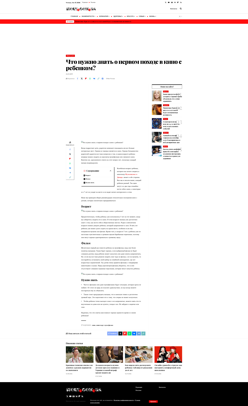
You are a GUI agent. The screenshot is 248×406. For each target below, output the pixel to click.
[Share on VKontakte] (94, 79)
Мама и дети (70, 56)
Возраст (88, 175)
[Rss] (181, 2)
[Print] (102, 79)
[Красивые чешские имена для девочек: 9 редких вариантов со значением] (79, 354)
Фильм (88, 179)
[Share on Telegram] (70, 172)
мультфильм (108, 325)
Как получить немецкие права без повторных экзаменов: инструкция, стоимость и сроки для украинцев (172, 154)
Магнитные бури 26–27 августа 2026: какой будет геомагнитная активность (103, 21)
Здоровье (166, 105)
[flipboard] (178, 2)
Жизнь (165, 146)
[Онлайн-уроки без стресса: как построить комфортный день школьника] (168, 354)
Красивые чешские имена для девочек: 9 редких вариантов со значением (79, 367)
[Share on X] (82, 79)
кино (94, 325)
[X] (165, 2)
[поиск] (181, 9)
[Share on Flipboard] (86, 79)
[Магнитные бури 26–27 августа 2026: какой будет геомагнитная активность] (157, 109)
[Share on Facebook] (77, 79)
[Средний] (175, 2)
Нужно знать (90, 182)
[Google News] (172, 2)
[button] (180, 21)
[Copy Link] (98, 79)
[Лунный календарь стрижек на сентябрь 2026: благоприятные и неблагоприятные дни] (157, 137)
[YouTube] (168, 2)
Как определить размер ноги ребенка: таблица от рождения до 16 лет (138, 367)
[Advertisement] (124, 38)
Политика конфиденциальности (124, 400)
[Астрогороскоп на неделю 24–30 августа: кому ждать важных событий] (157, 123)
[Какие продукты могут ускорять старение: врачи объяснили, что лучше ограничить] (157, 96)
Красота (166, 91)
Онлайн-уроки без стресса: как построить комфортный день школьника (168, 367)
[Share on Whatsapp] (90, 79)
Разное (165, 119)
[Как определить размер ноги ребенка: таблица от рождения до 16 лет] (139, 354)
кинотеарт (100, 325)
